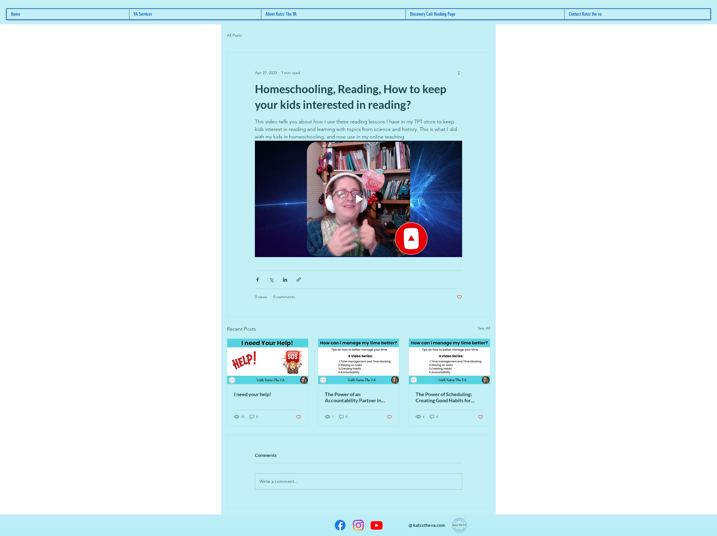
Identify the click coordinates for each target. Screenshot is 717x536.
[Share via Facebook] (257, 279)
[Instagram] (358, 525)
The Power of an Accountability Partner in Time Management (353, 397)
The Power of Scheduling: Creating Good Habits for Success (444, 397)
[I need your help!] (267, 361)
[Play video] (358, 199)
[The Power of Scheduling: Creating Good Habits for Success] (449, 361)
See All (484, 328)
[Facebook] (340, 525)
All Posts (234, 35)
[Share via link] (298, 279)
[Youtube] (376, 525)
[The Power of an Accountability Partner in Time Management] (358, 361)
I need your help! (252, 394)
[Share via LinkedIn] (285, 279)
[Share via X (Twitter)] (271, 279)
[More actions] (458, 72)
